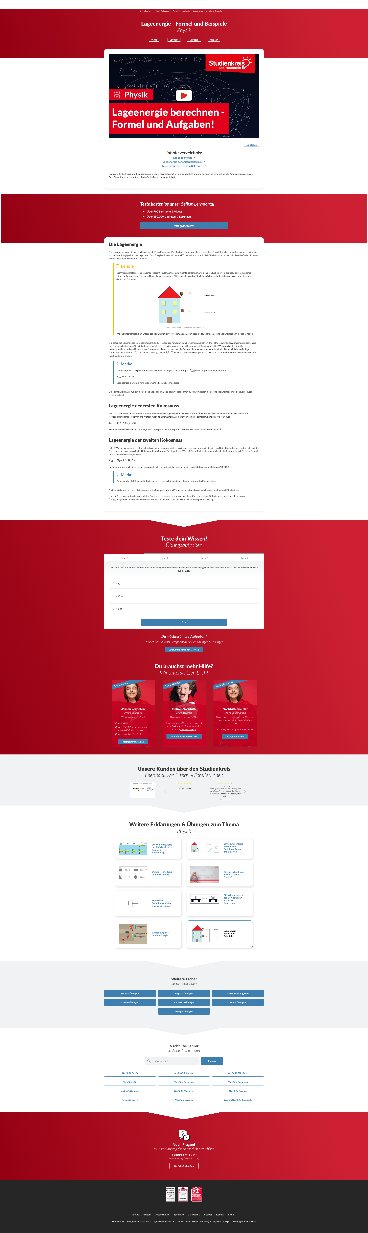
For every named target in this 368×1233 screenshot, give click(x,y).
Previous (165, 791)
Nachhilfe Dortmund (238, 1082)
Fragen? (214, 39)
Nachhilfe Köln (130, 1082)
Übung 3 (204, 558)
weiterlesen (226, 800)
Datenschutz (194, 1214)
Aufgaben (238, 993)
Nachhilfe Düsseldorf (184, 1082)
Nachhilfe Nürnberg (238, 1073)
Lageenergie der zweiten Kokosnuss (182, 166)
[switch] (150, 789)
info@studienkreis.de (245, 1221)
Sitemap (208, 1214)
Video (154, 39)
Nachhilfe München (183, 1073)
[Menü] (152, 787)
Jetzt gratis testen (184, 225)
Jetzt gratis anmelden (133, 741)
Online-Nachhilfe (188, 729)
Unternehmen (162, 1214)
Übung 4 (244, 558)
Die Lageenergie (182, 158)
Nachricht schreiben (184, 1166)
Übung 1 (124, 558)
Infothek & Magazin (141, 1214)
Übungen (194, 39)
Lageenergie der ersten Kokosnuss (183, 162)
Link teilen (252, 144)
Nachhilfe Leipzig (130, 1099)
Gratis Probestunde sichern (184, 736)
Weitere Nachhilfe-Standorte (238, 1099)
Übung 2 (164, 558)
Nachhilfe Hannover (184, 1090)
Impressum (178, 1214)
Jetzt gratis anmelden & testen (184, 649)
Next (244, 791)
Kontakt (220, 1214)
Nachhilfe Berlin (130, 1073)
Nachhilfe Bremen (238, 1090)
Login (231, 1214)
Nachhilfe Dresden (184, 1099)
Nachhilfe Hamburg (129, 1090)
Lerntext (174, 39)
